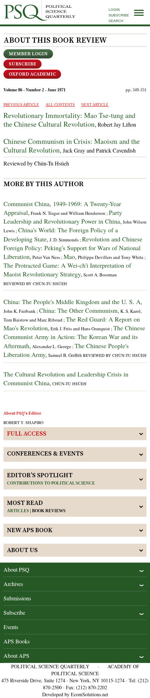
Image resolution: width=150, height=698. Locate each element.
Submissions (17, 598)
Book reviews (49, 510)
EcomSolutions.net (89, 694)
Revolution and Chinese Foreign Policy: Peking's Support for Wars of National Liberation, (72, 248)
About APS (16, 655)
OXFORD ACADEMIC (32, 74)
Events (10, 626)
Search (115, 21)
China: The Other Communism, (79, 310)
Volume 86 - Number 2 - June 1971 (34, 89)
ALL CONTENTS (60, 105)
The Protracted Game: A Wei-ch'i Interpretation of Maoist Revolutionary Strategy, (67, 269)
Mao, (70, 256)
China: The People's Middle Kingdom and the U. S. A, (72, 301)
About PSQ (16, 569)
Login (114, 10)
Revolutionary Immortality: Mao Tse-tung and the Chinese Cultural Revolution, (69, 120)
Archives (13, 583)
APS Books (16, 641)
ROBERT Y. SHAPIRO (23, 422)
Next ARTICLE (94, 105)
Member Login (28, 54)
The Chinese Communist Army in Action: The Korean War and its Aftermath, (74, 337)
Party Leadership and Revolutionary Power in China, (62, 216)
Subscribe (118, 15)
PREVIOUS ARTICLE (21, 105)
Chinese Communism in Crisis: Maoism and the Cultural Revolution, (71, 145)
